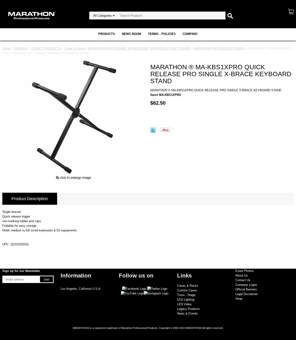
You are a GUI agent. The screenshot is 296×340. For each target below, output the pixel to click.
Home (6, 48)
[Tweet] (153, 131)
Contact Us (242, 280)
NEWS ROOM (131, 34)
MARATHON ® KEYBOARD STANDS (219, 48)
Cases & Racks (74, 48)
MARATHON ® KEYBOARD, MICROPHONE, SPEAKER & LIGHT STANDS (139, 48)
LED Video (184, 304)
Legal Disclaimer (246, 294)
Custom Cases (187, 290)
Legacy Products (188, 309)
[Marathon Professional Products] (31, 15)
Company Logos (246, 284)
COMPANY (190, 34)
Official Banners (246, 289)
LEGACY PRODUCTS (46, 48)
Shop (238, 298)
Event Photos (244, 271)
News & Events (187, 313)
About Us (241, 275)
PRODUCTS (106, 34)
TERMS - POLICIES (162, 34)
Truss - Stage (186, 295)
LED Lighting (185, 299)
